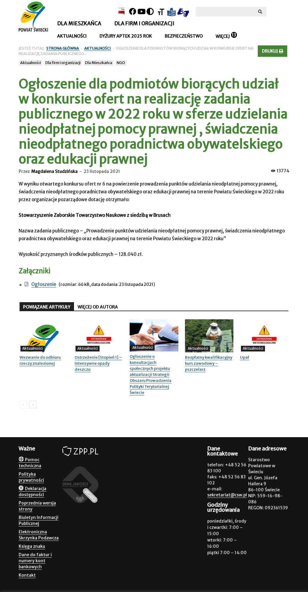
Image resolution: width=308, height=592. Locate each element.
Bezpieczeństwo (184, 36)
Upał (244, 357)
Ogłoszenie (43, 284)
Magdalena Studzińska (54, 171)
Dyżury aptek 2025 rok (126, 36)
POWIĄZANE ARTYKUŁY (46, 307)
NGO (121, 62)
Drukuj (270, 51)
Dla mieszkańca (79, 23)
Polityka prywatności (31, 477)
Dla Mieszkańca (98, 62)
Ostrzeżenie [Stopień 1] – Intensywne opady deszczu (98, 363)
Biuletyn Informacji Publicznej (38, 520)
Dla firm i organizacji (144, 23)
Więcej (223, 36)
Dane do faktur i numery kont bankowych (35, 560)
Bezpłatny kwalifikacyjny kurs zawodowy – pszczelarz (208, 363)
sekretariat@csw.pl (227, 495)
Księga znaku (32, 546)
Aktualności (72, 36)
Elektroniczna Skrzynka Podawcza (39, 535)
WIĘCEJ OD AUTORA (98, 307)
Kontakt (27, 575)
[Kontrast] (150, 11)
